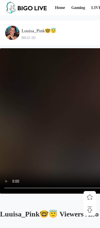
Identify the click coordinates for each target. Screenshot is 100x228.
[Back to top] (90, 209)
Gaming (78, 7)
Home (60, 7)
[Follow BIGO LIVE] (90, 197)
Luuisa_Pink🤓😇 (39, 30)
